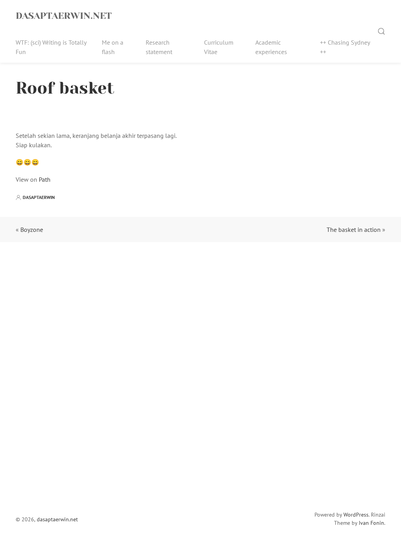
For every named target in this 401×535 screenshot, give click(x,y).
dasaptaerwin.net (64, 15)
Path (45, 179)
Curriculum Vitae (218, 47)
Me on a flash (112, 47)
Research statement (159, 47)
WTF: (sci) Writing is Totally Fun (51, 47)
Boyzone (31, 229)
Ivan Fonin (371, 522)
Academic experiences (271, 47)
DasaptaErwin (39, 197)
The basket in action (354, 229)
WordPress (355, 514)
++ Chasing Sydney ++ (345, 47)
